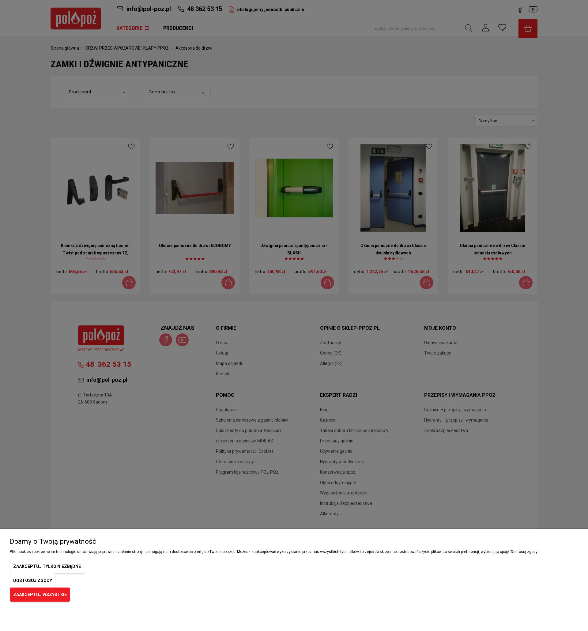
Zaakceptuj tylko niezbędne (47, 566)
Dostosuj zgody (32, 580)
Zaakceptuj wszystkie (40, 594)
